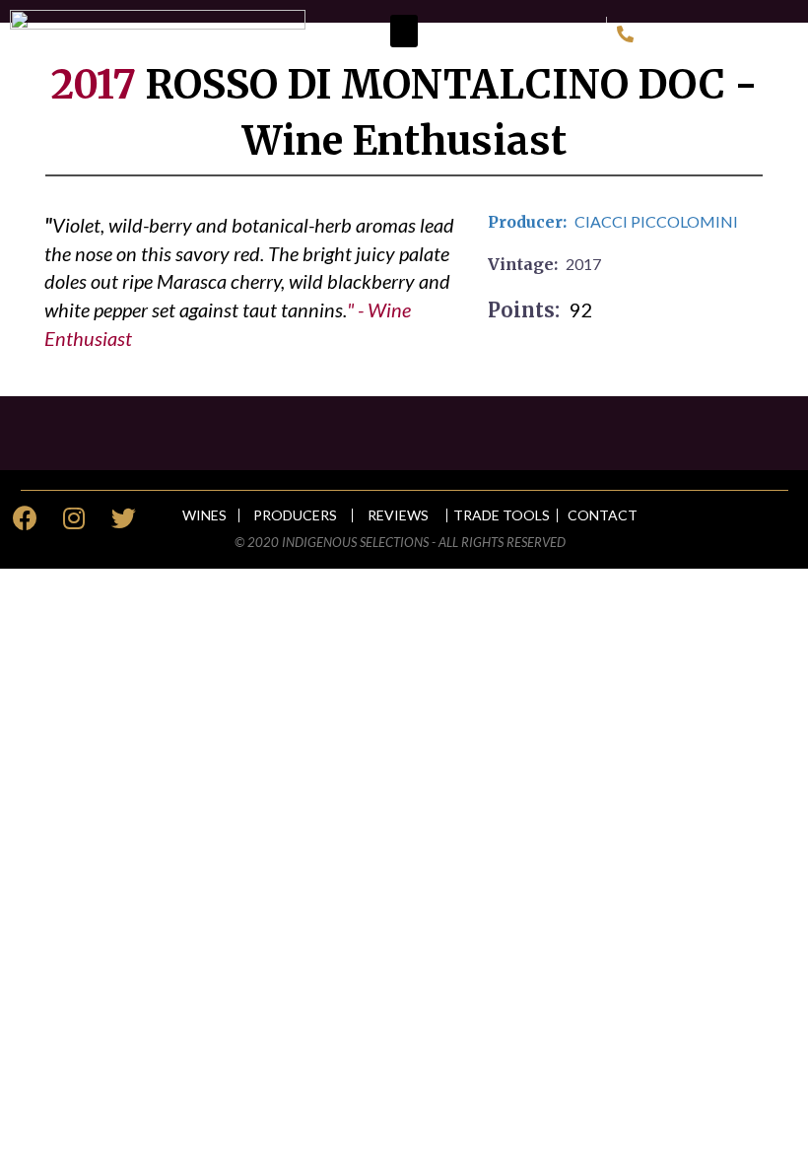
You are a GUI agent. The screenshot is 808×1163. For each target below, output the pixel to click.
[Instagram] (74, 517)
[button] (404, 31)
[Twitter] (123, 517)
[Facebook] (24, 517)
